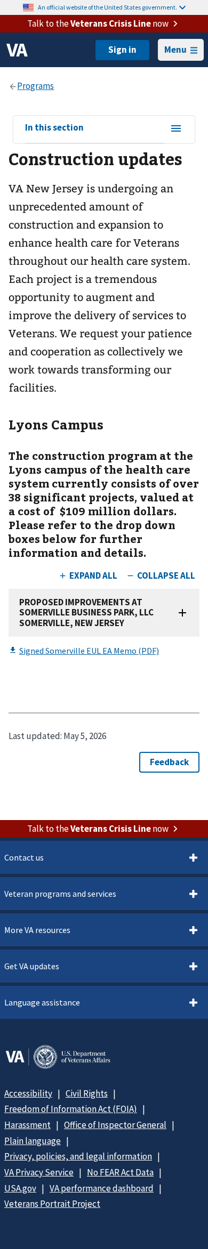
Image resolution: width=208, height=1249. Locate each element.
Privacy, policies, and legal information (78, 1156)
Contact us (24, 857)
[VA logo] (17, 50)
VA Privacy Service (39, 1172)
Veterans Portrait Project (52, 1204)
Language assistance (42, 1002)
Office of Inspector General (115, 1125)
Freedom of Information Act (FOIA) (70, 1109)
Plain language (32, 1141)
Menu (175, 49)
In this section (54, 128)
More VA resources (37, 929)
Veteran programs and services (60, 893)
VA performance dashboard (102, 1188)
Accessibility (28, 1093)
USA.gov (20, 1188)
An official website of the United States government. (107, 7)
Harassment (27, 1125)
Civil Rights (87, 1093)
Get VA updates (31, 966)
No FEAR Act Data (120, 1172)
